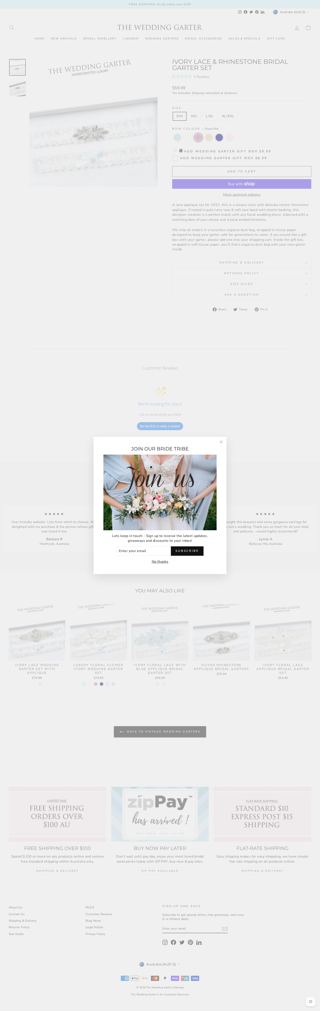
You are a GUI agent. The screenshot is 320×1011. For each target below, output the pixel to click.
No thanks (160, 561)
